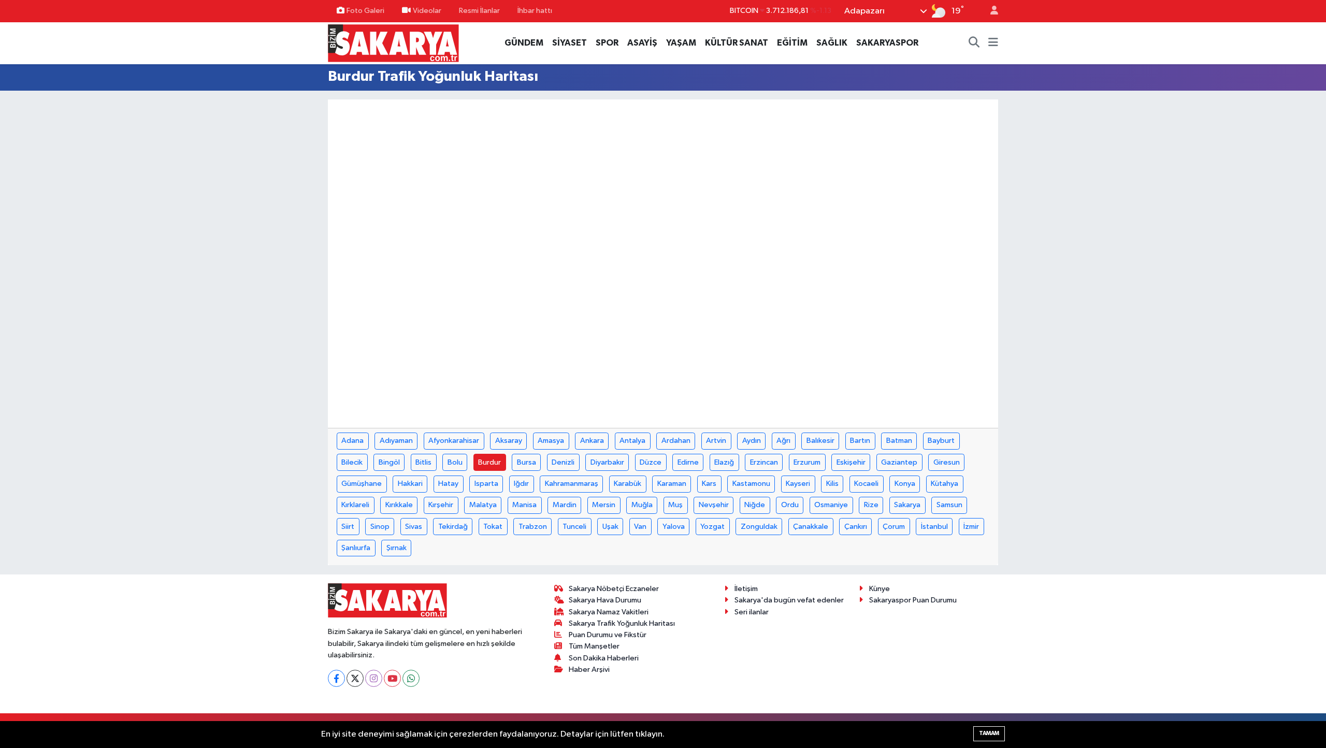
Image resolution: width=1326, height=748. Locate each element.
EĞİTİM (792, 42)
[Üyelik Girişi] (990, 11)
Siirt (347, 526)
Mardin (564, 505)
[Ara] (974, 43)
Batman (899, 440)
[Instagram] (373, 678)
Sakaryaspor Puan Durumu (913, 600)
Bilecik (352, 462)
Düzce (650, 462)
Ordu (790, 505)
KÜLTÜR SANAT (736, 42)
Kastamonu (751, 483)
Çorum (894, 526)
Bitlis (423, 462)
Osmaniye (831, 505)
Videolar (427, 11)
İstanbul (934, 526)
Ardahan (675, 440)
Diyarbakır (607, 462)
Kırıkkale (399, 505)
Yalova (673, 526)
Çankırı (855, 526)
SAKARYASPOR (887, 42)
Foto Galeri (365, 11)
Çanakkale (810, 526)
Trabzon (532, 526)
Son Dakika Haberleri (604, 658)
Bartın (860, 440)
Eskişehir (851, 462)
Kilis (832, 483)
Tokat (492, 526)
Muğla (642, 505)
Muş (675, 505)
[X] (355, 678)
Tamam (989, 733)
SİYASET (569, 42)
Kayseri (798, 483)
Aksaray (508, 440)
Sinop (380, 526)
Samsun (949, 505)
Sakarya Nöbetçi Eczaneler (614, 589)
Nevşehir (714, 505)
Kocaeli (866, 483)
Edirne (688, 462)
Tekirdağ (453, 526)
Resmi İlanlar (479, 11)
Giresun (946, 462)
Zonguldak (759, 526)
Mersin (603, 505)
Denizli (563, 462)
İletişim (746, 589)
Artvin (716, 440)
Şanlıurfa (355, 548)
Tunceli (574, 526)
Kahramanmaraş (571, 483)
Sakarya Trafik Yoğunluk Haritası (622, 623)
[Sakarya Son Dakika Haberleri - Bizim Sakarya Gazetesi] (393, 42)
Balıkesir (820, 440)
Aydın (751, 440)
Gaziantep (899, 462)
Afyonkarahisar (453, 440)
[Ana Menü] (993, 43)
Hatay (448, 483)
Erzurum (807, 462)
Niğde (754, 505)
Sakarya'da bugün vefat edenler (789, 600)
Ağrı (783, 440)
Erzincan (764, 462)
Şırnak (396, 548)
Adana (352, 440)
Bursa (526, 462)
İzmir (971, 526)
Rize (871, 505)
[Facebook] (336, 678)
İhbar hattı (534, 11)
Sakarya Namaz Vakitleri (608, 612)
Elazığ (724, 462)
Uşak (610, 526)
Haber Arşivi (589, 669)
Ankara (592, 440)
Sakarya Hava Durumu (605, 600)
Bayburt (941, 440)
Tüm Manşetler (594, 646)
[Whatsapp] (411, 678)
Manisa (524, 505)
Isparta (486, 483)
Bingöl (389, 462)
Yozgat (712, 526)
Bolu (455, 462)
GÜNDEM (524, 42)
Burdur (489, 462)
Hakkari (410, 483)
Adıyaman (396, 440)
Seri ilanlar (751, 612)
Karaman (671, 483)
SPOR (607, 42)
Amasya (551, 440)
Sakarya (907, 505)
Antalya (632, 440)
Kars (709, 483)
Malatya (483, 505)
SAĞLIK (831, 42)
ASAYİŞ (642, 42)
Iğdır (521, 483)
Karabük (627, 483)
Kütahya (944, 483)
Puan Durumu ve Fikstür (607, 635)
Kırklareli (355, 505)
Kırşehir (440, 505)
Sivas (413, 526)
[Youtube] (392, 678)
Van (640, 526)
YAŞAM (681, 42)
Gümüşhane (361, 483)
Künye (879, 589)
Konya (905, 483)
